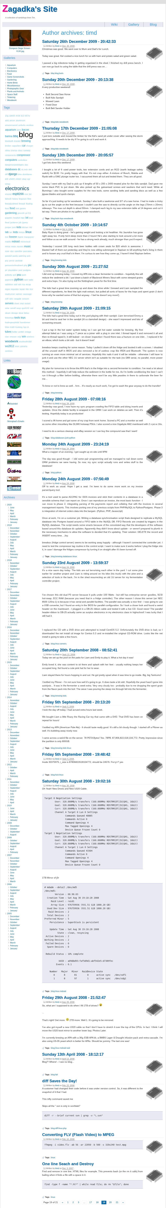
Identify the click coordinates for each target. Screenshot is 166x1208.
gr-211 (28, 213)
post (20, 270)
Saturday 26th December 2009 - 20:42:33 (79, 41)
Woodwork (12, 100)
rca (23, 284)
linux (28, 232)
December (14, 528)
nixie (7, 251)
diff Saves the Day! (59, 1081)
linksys (22, 232)
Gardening (12, 80)
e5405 (12, 179)
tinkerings (9, 318)
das (26, 165)
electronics (17, 188)
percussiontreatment (14, 265)
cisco (20, 150)
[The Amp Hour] (14, 389)
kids (19, 227)
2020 (9, 505)
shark (16, 303)
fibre (29, 199)
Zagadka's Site (29, 9)
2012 (9, 764)
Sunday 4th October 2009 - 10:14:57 (75, 225)
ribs (27, 289)
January (13, 522)
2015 (9, 662)
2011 (9, 779)
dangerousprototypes (14, 165)
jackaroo (14, 222)
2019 (9, 525)
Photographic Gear (15, 88)
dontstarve (27, 174)
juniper (8, 227)
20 (110, 1202)
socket (27, 303)
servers (9, 303)
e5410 (18, 179)
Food (9, 74)
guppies (8, 218)
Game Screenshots (15, 77)
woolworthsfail (25, 342)
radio (31, 280)
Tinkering (11, 97)
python (18, 279)
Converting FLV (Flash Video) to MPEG (78, 1134)
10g (6, 116)
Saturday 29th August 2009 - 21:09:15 (76, 308)
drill (6, 179)
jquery (25, 222)
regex (7, 289)
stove (21, 313)
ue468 (21, 332)
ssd (31, 308)
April (12, 513)
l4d (30, 227)
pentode (19, 261)
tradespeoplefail (12, 322)
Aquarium (11, 65)
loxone (13, 236)
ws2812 (9, 346)
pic (29, 265)
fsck (17, 208)
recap (28, 284)
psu (19, 274)
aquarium (10, 129)
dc (19, 169)
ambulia (21, 125)
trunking (19, 327)
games (23, 208)
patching (22, 256)
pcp (6, 261)
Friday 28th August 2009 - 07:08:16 (74, 399)
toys (23, 317)
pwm (24, 275)
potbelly (8, 275)
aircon (12, 120)
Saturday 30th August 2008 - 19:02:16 (76, 781)
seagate (17, 299)
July (12, 543)
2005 (9, 913)
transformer (25, 322)
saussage (27, 294)
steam (7, 313)
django (12, 174)
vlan (7, 337)
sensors (25, 299)
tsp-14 (26, 327)
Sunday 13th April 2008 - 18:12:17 (73, 1054)
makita (8, 242)
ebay (24, 179)
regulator (15, 289)
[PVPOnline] (14, 438)
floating (29, 204)
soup (18, 308)
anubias (29, 125)
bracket (17, 141)
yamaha (23, 346)
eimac (7, 184)
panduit (8, 256)
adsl (7, 120)
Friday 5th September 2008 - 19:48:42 (76, 754)
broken (8, 146)
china (7, 150)
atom (19, 130)
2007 (9, 855)
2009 (9, 823)
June (12, 507)
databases (11, 169)
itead (7, 222)
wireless (30, 337)
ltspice (20, 237)
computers (11, 160)
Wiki (114, 24)
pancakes (27, 251)
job (20, 222)
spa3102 (25, 308)
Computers (12, 68)
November (14, 531)
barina (8, 136)
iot (26, 217)
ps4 (14, 275)
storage (14, 313)
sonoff (13, 308)
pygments (9, 280)
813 (22, 116)
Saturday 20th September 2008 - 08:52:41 (79, 650)
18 (97, 1202)
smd (22, 303)
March (13, 516)
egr (28, 179)
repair (22, 289)
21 (117, 1202)
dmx (20, 174)
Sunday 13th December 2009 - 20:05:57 (77, 155)
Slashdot (14, 404)
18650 (12, 116)
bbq (15, 136)
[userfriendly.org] (14, 429)
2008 (9, 837)
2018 (9, 560)
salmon (19, 294)
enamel (8, 194)
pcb (28, 256)
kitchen (25, 227)
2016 (9, 627)
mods (13, 246)
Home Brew (12, 83)
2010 (9, 805)
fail (30, 194)
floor (7, 208)
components (10, 155)
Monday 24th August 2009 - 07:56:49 (75, 479)
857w (27, 116)
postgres (27, 270)
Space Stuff (12, 94)
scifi (6, 299)
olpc (12, 251)
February (14, 519)
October (13, 534)
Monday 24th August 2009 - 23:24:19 (75, 444)
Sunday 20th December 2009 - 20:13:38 (77, 79)
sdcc (11, 299)
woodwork (11, 341)
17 (90, 1202)
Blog (153, 24)
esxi (26, 194)
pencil (11, 261)
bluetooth (9, 141)
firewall (22, 204)
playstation (13, 270)
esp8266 (18, 193)
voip (19, 337)
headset (16, 218)
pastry (15, 256)
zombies (8, 351)
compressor (23, 155)
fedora (15, 199)
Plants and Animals (15, 91)
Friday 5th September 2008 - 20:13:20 (76, 702)
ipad (31, 218)
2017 (9, 589)
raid (15, 284)
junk (14, 227)
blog (26, 134)
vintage (28, 332)
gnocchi (21, 213)
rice (31, 289)
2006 (9, 884)
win (24, 336)
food (12, 208)
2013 (9, 729)
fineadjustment (11, 204)
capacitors (16, 146)
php (25, 265)
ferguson (23, 199)
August (13, 540)
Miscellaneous (13, 86)
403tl (18, 116)
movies (20, 246)
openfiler (18, 251)
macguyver (29, 237)
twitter (14, 332)
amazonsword (11, 125)
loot (6, 237)
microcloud (25, 242)
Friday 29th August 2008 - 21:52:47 (74, 997)
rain (19, 284)
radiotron (9, 284)
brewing (26, 141)
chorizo (14, 150)
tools (17, 317)
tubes (8, 331)
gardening (11, 213)
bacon (25, 129)
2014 (9, 697)
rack (26, 280)
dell (30, 169)
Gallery (133, 24)
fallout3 (8, 199)
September (15, 537)
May (12, 510)
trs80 (12, 327)
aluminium (20, 120)
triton (7, 327)
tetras (26, 313)
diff (6, 174)
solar (7, 308)
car (23, 145)
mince (7, 246)
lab (7, 232)
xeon (17, 346)
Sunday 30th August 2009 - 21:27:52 (75, 266)
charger (29, 146)
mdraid (16, 241)
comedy (26, 150)
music (27, 246)
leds (15, 232)
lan (10, 232)
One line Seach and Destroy (68, 1164)
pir (6, 270)
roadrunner (10, 294)
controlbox (22, 160)
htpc (23, 218)
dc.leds (24, 169)
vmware (13, 337)
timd (57, 46)
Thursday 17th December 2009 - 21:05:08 (79, 128)
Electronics (12, 71)
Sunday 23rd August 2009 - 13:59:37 (75, 563)
